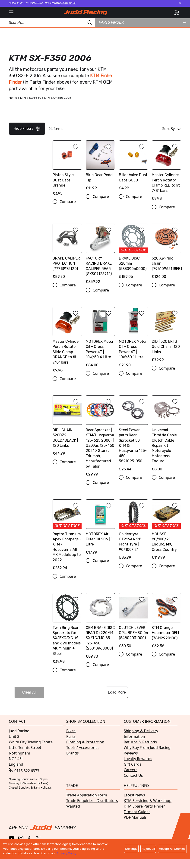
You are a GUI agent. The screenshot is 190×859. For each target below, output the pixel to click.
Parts (71, 736)
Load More (117, 692)
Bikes (71, 730)
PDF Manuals (135, 817)
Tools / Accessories (82, 747)
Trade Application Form (86, 795)
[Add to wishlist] (75, 147)
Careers (130, 769)
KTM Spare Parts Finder (144, 806)
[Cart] (176, 12)
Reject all (148, 848)
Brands (72, 753)
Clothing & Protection (85, 742)
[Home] (85, 12)
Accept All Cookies (172, 848)
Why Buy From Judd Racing (147, 747)
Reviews (131, 753)
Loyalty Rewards (138, 758)
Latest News (134, 795)
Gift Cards (132, 764)
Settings (131, 848)
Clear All (29, 692)
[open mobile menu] (11, 12)
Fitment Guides (137, 811)
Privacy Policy (66, 853)
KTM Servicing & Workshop (147, 800)
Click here (68, 3)
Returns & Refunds (140, 742)
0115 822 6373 (26, 770)
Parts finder (111, 22)
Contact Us (133, 775)
